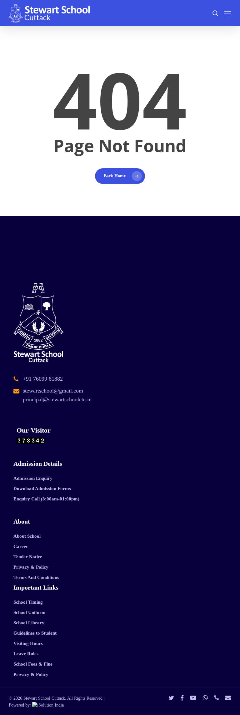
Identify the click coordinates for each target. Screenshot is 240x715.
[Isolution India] (48, 705)
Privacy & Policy (30, 567)
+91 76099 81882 (43, 379)
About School (27, 536)
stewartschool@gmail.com (53, 391)
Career (20, 546)
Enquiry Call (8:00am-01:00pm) (46, 498)
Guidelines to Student (35, 633)
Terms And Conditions (36, 577)
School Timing (28, 602)
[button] (227, 13)
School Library (28, 622)
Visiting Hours (28, 643)
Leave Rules (25, 653)
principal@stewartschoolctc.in (57, 399)
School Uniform (29, 612)
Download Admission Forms (42, 488)
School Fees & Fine (32, 664)
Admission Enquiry (32, 478)
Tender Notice (27, 556)
